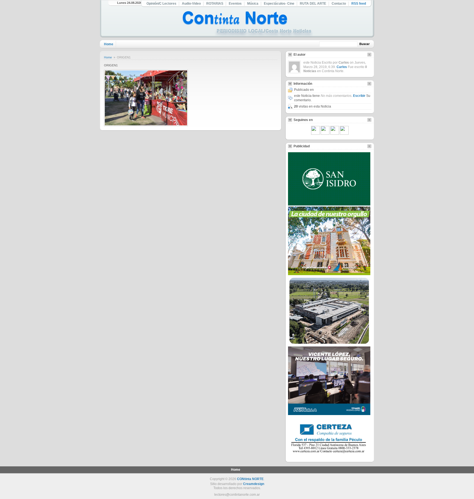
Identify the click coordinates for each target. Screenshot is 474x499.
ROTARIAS (214, 3)
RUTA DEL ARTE (313, 3)
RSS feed (358, 3)
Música (252, 3)
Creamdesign (253, 484)
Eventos (235, 3)
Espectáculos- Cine (279, 3)
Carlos (342, 67)
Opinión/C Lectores (161, 3)
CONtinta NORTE (250, 479)
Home (108, 44)
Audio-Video (191, 3)
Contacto (339, 3)
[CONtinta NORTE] (247, 24)
